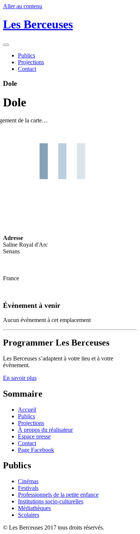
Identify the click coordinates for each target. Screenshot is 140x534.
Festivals (28, 488)
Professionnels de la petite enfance (58, 494)
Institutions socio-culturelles (50, 501)
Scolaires (28, 515)
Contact (27, 69)
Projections (31, 62)
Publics (26, 55)
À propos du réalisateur (45, 430)
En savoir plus (20, 378)
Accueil (27, 409)
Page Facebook (36, 450)
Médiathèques (34, 508)
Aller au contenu (22, 6)
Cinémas (28, 481)
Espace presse (34, 436)
